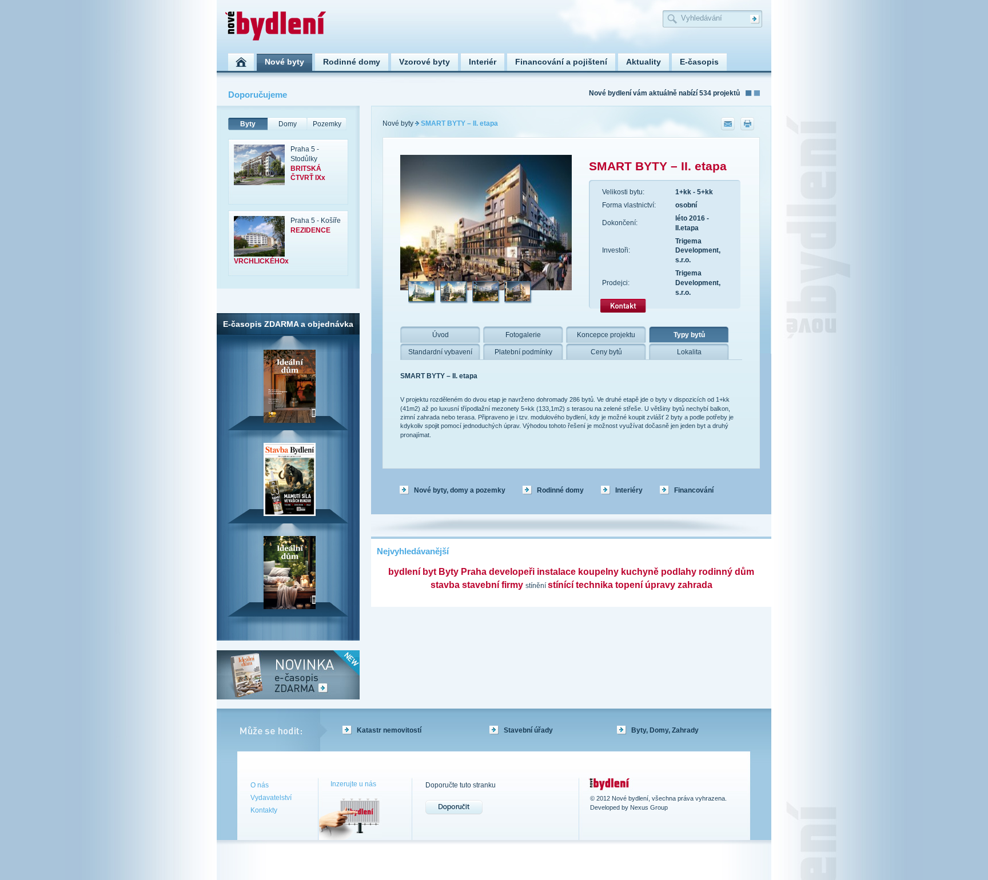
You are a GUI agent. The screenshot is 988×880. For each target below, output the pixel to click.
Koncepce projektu (606, 335)
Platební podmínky (523, 352)
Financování (694, 490)
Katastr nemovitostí (389, 730)
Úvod (440, 335)
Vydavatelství (271, 798)
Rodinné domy (560, 490)
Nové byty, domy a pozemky (459, 490)
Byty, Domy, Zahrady (665, 730)
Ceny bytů (606, 352)
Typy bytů (689, 335)
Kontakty (263, 810)
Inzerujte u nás (353, 784)
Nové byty (398, 123)
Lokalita (689, 352)
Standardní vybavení (440, 352)
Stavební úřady (528, 730)
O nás (259, 785)
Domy (287, 124)
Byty (248, 124)
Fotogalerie (523, 335)
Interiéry (629, 490)
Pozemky (327, 124)
